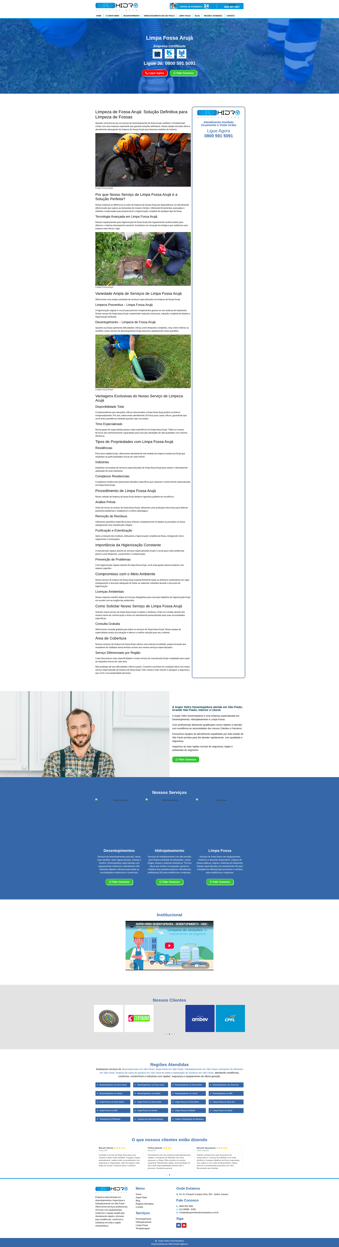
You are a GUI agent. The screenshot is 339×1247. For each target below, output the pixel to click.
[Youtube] (184, 1225)
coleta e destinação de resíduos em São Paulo (188, 1072)
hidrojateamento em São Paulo (201, 1069)
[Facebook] (178, 1225)
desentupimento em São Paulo (138, 1069)
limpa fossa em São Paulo (169, 1069)
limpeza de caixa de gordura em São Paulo (139, 1072)
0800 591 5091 (218, 135)
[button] (164, 1034)
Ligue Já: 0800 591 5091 (169, 63)
